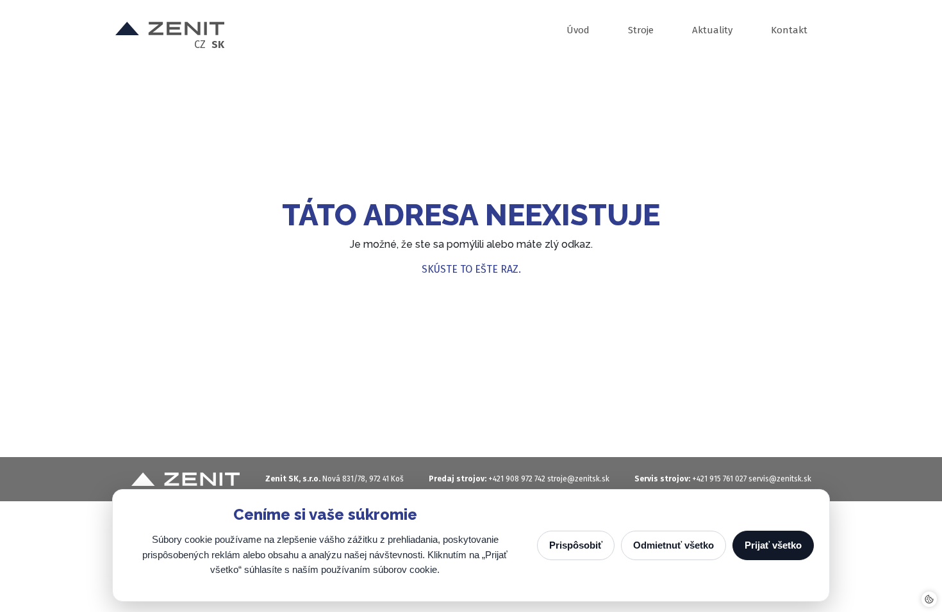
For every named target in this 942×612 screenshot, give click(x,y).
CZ (200, 45)
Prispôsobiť (575, 545)
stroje (641, 30)
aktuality (712, 30)
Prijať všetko (773, 545)
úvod (578, 30)
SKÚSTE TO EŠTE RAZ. (471, 269)
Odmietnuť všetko (673, 545)
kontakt (789, 30)
